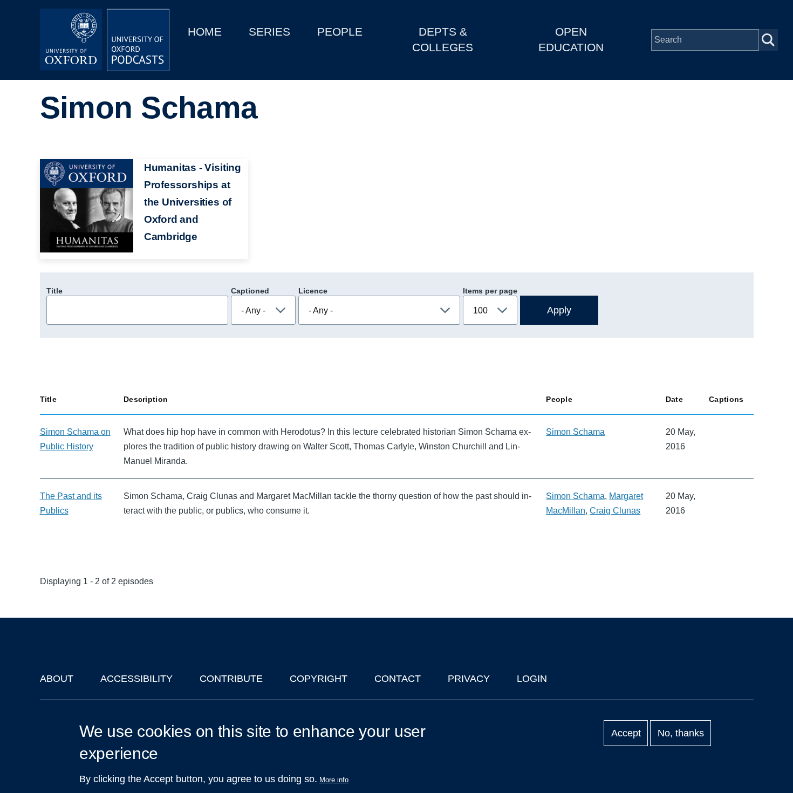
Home (205, 31)
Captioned (250, 290)
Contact (397, 678)
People (340, 31)
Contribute (231, 678)
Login (532, 678)
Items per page (490, 290)
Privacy (469, 678)
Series (269, 31)
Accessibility (136, 678)
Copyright (318, 678)
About (56, 678)
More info (333, 780)
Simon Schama (575, 431)
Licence (312, 290)
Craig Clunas (615, 510)
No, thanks (681, 733)
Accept (626, 733)
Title (54, 290)
